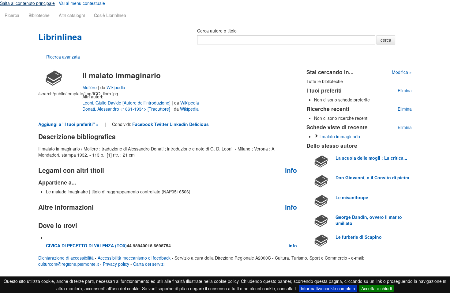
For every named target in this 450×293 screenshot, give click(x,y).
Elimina (405, 90)
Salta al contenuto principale (27, 3)
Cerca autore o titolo (217, 31)
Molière (90, 87)
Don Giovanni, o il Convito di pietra (372, 177)
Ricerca (12, 15)
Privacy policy (116, 264)
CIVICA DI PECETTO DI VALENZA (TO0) (86, 245)
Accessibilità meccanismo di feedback (134, 258)
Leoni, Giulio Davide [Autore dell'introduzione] (127, 103)
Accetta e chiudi (376, 288)
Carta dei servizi (148, 264)
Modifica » (402, 72)
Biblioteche (39, 15)
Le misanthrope (352, 197)
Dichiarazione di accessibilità (66, 258)
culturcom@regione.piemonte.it (68, 264)
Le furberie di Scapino (359, 237)
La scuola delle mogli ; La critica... (371, 158)
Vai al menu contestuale (82, 3)
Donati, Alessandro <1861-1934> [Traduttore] (126, 109)
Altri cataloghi (72, 15)
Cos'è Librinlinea (110, 15)
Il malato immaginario (339, 136)
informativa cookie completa (328, 288)
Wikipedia (116, 87)
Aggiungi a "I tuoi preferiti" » (68, 124)
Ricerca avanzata (63, 57)
